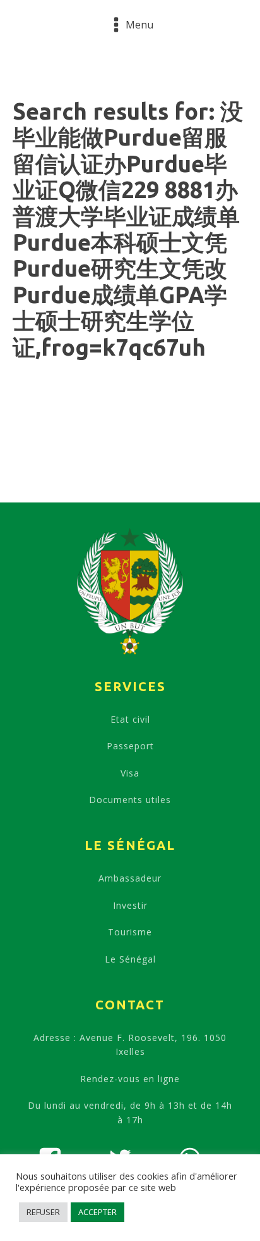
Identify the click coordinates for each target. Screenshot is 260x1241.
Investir (130, 905)
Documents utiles (130, 800)
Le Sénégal (130, 959)
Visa (130, 773)
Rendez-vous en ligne (130, 1079)
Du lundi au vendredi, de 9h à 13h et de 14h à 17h (130, 1112)
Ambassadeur (130, 878)
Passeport (130, 746)
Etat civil (130, 719)
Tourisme (130, 932)
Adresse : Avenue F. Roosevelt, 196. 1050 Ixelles (130, 1044)
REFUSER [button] (43, 1212)
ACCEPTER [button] (97, 1212)
